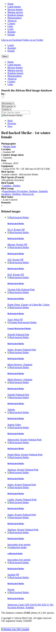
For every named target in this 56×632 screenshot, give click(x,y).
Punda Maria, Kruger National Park (24, 454)
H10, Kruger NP (15, 274)
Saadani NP (13, 574)
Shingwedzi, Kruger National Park (24, 439)
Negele (10, 589)
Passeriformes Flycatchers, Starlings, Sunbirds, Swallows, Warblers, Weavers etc (24, 192)
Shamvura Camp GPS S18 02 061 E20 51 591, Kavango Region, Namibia (30, 606)
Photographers (14, 18)
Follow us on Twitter (33, 40)
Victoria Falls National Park (21, 289)
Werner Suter (9, 146)
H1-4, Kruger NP (16, 229)
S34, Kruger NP (15, 259)
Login (10, 29)
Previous (11, 123)
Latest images (14, 6)
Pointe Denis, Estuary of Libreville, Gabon (28, 304)
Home (10, 3)
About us (11, 20)
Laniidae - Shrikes (11, 185)
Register (11, 32)
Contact (11, 23)
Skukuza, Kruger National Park (22, 469)
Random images (15, 15)
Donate (11, 34)
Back (10, 120)
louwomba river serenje (18, 544)
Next (9, 126)
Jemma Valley (14, 424)
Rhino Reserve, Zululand (19, 364)
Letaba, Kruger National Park (22, 499)
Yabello (11, 409)
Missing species (15, 12)
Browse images (15, 9)
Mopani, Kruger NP (17, 244)
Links (10, 26)
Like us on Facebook (11, 40)
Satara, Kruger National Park (21, 349)
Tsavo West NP (15, 319)
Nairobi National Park (18, 334)
